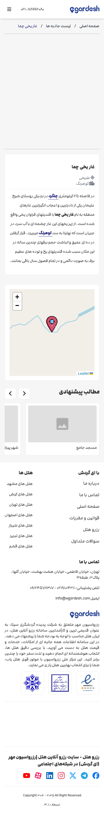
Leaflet (84, 373)
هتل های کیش (21, 494)
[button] (51, 324)
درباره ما (91, 483)
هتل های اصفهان (19, 515)
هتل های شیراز (21, 525)
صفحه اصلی (88, 506)
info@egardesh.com (72, 598)
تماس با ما (89, 495)
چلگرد (53, 196)
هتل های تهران (21, 504)
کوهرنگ (45, 233)
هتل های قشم (21, 546)
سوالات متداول (85, 541)
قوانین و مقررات (84, 518)
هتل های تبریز (21, 536)
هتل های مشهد (20, 484)
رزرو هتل (91, 529)
